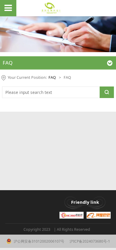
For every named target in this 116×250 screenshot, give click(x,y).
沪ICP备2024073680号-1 (89, 241)
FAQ (52, 77)
